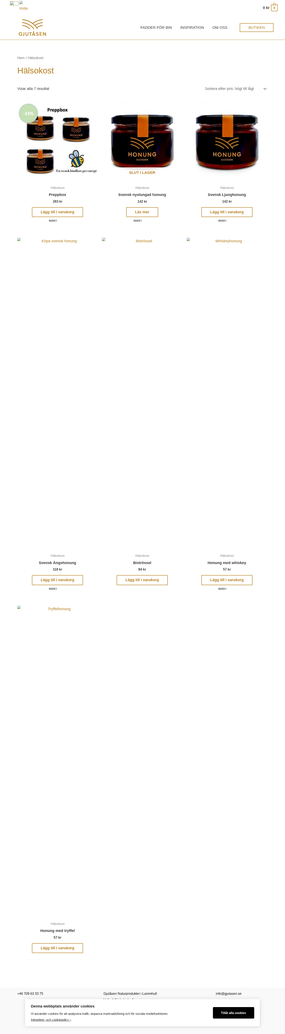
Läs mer (142, 212)
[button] (257, 27)
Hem (21, 58)
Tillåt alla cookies (233, 1013)
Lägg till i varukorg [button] (57, 212)
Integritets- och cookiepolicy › (51, 1019)
